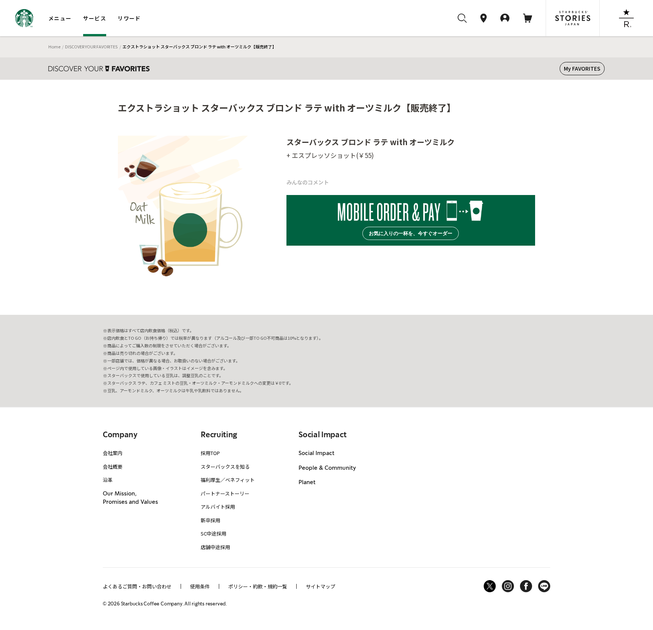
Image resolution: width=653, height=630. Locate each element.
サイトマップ (320, 586)
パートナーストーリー (225, 493)
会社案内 (112, 453)
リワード (129, 18)
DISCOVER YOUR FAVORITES (91, 46)
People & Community (327, 468)
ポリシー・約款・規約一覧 (257, 586)
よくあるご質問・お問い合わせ (137, 586)
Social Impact (316, 453)
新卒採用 (210, 520)
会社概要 (112, 466)
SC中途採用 (213, 533)
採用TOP (210, 453)
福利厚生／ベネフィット (228, 479)
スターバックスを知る (225, 466)
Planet (307, 482)
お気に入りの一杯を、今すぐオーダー (410, 233)
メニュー (60, 18)
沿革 (108, 479)
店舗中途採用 (215, 547)
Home (54, 46)
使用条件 (200, 586)
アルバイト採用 (218, 506)
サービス (95, 18)
